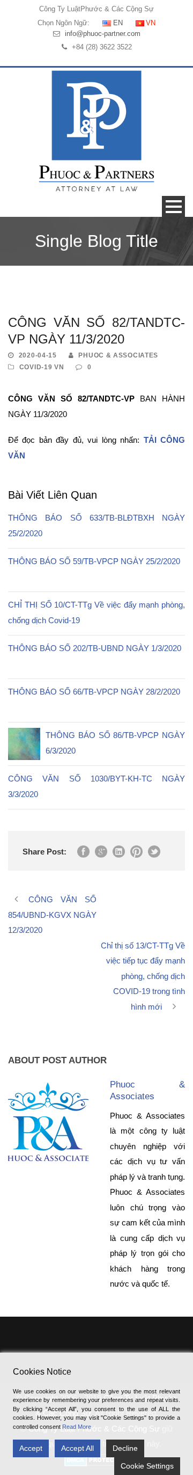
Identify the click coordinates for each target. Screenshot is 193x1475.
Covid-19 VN (41, 367)
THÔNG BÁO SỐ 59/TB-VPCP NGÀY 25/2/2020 (94, 561)
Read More (76, 1426)
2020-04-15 (38, 355)
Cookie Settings (147, 1466)
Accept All (77, 1448)
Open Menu (173, 206)
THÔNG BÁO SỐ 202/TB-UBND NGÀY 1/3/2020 (94, 648)
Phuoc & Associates (118, 355)
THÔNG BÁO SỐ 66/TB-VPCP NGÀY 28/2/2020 (94, 691)
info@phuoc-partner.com (102, 34)
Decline (125, 1448)
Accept (30, 1448)
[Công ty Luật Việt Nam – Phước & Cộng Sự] (96, 130)
